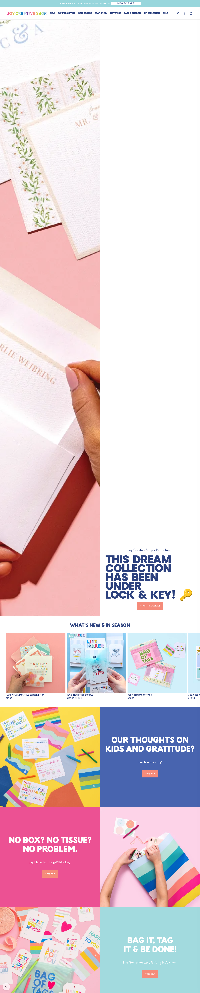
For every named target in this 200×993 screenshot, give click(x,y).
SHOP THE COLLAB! (150, 606)
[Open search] (178, 13)
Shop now (150, 773)
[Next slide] (190, 666)
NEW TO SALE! (126, 3)
